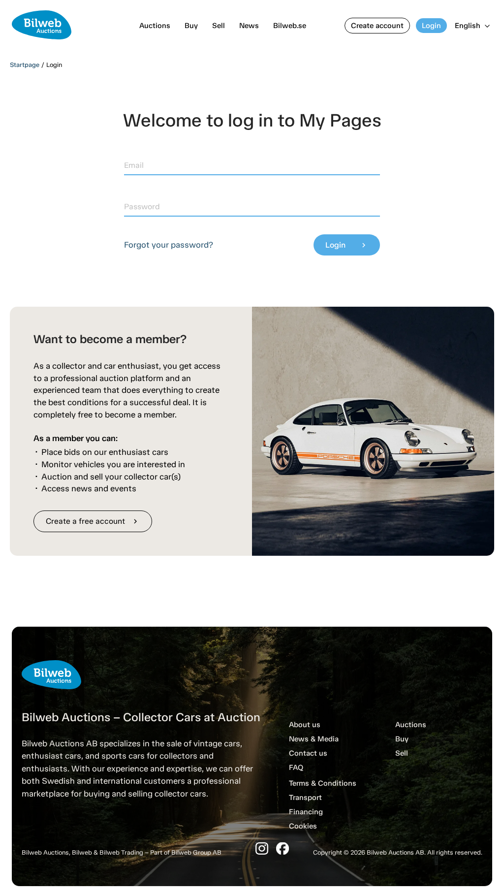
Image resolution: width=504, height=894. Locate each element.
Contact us (308, 753)
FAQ (296, 767)
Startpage (24, 64)
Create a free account (93, 521)
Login (431, 25)
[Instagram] (261, 848)
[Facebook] (282, 848)
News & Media (314, 738)
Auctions (154, 25)
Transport (305, 797)
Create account (377, 25)
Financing (306, 811)
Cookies (303, 826)
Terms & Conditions (322, 783)
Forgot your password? (168, 245)
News (249, 25)
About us (304, 724)
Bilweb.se (289, 25)
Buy (191, 25)
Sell (218, 25)
